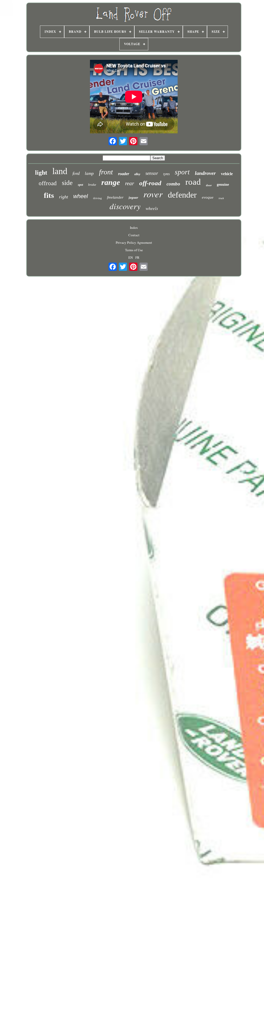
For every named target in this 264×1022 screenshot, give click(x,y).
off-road (150, 183)
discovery (125, 206)
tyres (166, 174)
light (41, 172)
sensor (151, 173)
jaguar (133, 197)
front (106, 172)
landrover (205, 173)
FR (137, 257)
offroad (48, 183)
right (63, 196)
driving (97, 198)
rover (153, 194)
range (110, 182)
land (59, 171)
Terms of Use (134, 250)
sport (182, 172)
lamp (89, 173)
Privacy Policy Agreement (134, 242)
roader (123, 174)
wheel (80, 196)
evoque (207, 197)
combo (173, 183)
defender (182, 194)
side (67, 182)
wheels (152, 208)
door (209, 185)
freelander (115, 197)
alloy (137, 174)
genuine (223, 184)
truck (221, 198)
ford (76, 173)
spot (80, 184)
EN (130, 257)
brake (92, 184)
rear (129, 183)
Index (134, 227)
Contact (133, 235)
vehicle (227, 174)
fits (49, 195)
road (193, 181)
